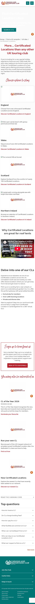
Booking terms (20, 593)
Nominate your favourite (9, 414)
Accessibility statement (22, 591)
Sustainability (20, 597)
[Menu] (32, 3)
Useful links (6, 576)
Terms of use (4, 593)
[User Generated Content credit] (32, 34)
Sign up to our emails (17, 365)
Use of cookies (5, 591)
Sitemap (19, 595)
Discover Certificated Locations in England (16, 114)
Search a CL (9, 30)
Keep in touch (7, 582)
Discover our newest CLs (9, 487)
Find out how (5, 451)
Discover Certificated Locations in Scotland (16, 184)
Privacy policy (5, 595)
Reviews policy (5, 599)
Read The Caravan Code (11, 497)
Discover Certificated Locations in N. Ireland (16, 219)
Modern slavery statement (8, 597)
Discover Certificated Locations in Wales (15, 149)
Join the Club (6, 570)
